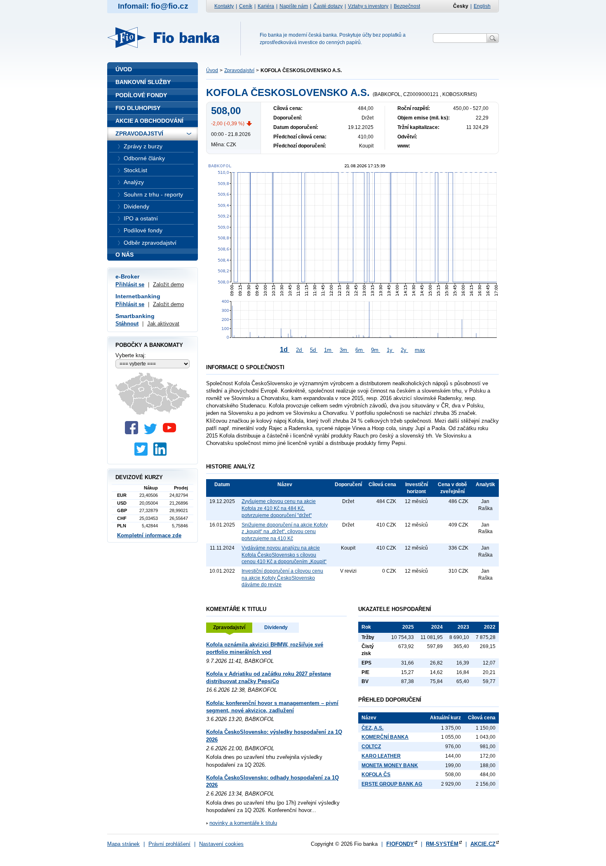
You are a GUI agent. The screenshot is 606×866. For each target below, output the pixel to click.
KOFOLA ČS (376, 774)
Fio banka (168, 37)
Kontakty (224, 6)
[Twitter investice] (143, 454)
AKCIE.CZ (483, 844)
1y (390, 350)
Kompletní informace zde (149, 535)
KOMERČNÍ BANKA (385, 737)
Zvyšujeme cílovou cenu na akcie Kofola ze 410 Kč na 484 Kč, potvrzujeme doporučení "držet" (279, 508)
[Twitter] (152, 432)
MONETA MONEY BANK (390, 765)
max (420, 350)
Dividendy (276, 627)
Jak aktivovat (163, 324)
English (482, 6)
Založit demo (168, 284)
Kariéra (266, 6)
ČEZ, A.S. (372, 728)
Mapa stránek (123, 844)
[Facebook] (133, 432)
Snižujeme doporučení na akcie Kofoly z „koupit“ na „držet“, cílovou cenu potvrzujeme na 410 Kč (285, 531)
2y (404, 350)
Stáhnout (127, 324)
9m (375, 350)
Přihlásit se (129, 284)
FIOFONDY (400, 844)
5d (313, 350)
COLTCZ (371, 746)
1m (328, 350)
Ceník (245, 6)
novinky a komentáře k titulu (243, 823)
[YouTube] (171, 432)
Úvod (212, 70)
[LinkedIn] (162, 454)
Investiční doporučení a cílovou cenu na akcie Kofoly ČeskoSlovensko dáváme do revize (282, 577)
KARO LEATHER (381, 756)
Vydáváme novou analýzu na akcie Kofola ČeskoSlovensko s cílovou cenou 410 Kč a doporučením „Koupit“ (284, 554)
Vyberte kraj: (130, 355)
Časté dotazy (328, 6)
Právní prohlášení (169, 844)
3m (344, 350)
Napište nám (294, 6)
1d (284, 349)
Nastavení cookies (221, 844)
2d (299, 350)
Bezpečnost (407, 6)
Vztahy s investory (368, 6)
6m (359, 350)
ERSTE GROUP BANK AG (392, 784)
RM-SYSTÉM (442, 844)
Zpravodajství (239, 70)
